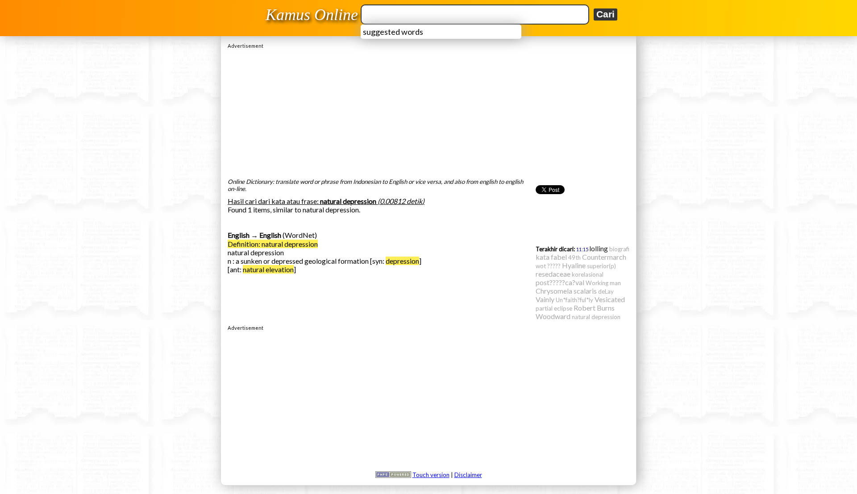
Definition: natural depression (273, 244)
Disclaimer (468, 474)
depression (402, 261)
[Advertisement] (428, 111)
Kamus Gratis (313, 15)
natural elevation (268, 269)
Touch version (430, 474)
